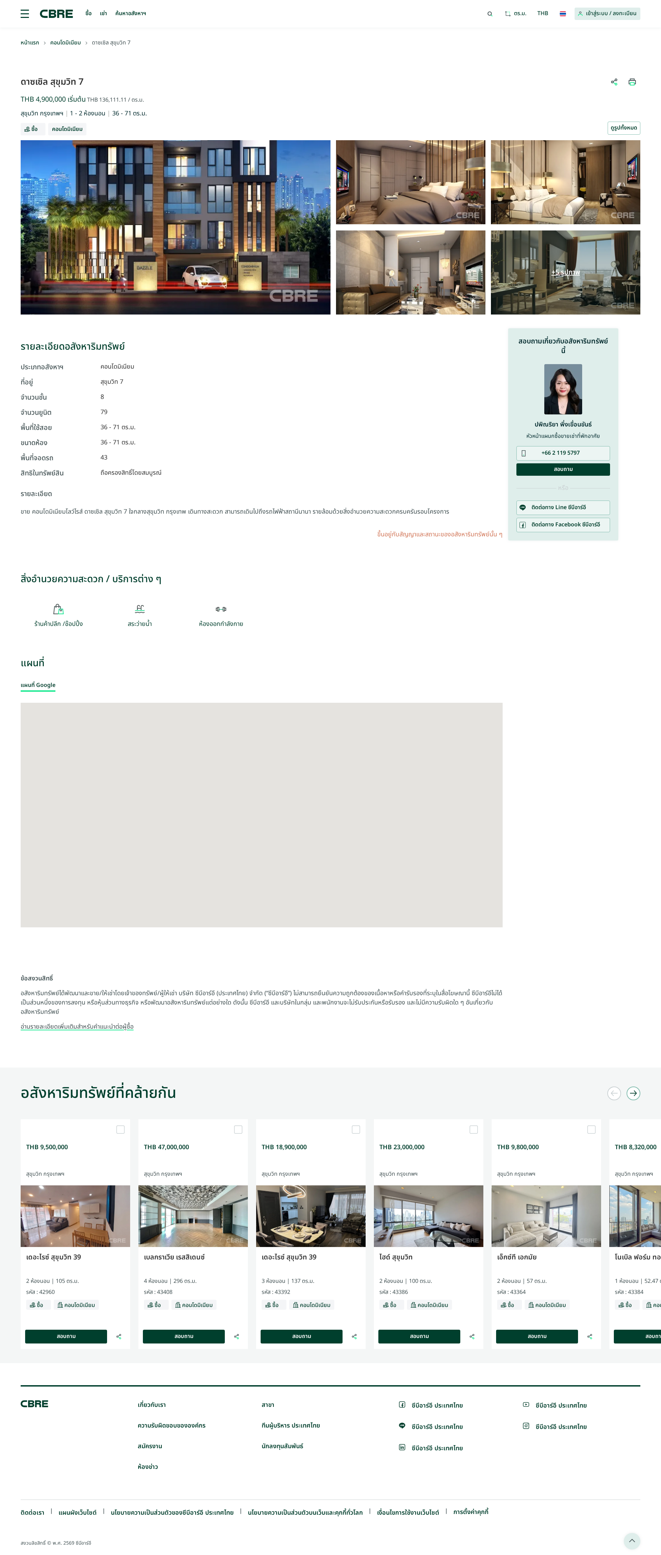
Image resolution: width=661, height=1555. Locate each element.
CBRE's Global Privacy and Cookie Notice (316, 848)
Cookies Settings (383, 874)
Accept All (270, 874)
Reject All (310, 874)
